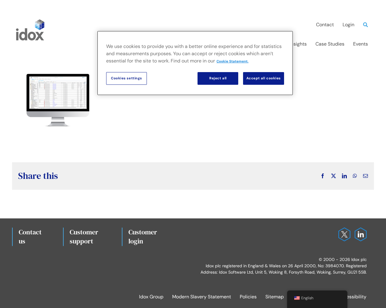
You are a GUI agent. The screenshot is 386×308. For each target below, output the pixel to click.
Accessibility (352, 297)
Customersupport (84, 236)
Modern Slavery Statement (201, 297)
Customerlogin (142, 236)
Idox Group (151, 297)
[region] (195, 63)
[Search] (367, 24)
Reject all (218, 78)
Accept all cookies (263, 78)
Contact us (30, 236)
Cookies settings (126, 78)
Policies (248, 297)
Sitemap (274, 297)
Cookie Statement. (232, 61)
